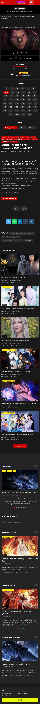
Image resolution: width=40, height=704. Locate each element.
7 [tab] (25, 507)
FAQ (31, 27)
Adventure (10, 137)
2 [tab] (16, 507)
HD (7, 287)
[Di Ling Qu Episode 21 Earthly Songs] (20, 264)
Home (3, 16)
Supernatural (14, 141)
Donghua (27, 137)
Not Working (6, 27)
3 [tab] (18, 507)
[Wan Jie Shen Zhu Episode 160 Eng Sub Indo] (20, 359)
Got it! (20, 700)
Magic (15, 139)
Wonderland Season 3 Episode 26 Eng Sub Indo (17, 435)
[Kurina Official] (20, 2)
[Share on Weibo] (31, 221)
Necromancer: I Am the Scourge (16, 664)
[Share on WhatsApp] (14, 221)
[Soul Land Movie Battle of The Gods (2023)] (20, 599)
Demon (21, 137)
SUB (11, 287)
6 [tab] (23, 507)
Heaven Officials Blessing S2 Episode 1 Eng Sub (20, 560)
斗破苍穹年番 (27, 241)
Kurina (5, 151)
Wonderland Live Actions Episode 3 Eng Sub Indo (17, 309)
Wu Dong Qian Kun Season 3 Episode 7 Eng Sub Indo (19, 403)
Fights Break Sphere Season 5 (11, 241)
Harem (3, 139)
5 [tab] (21, 507)
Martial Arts (21, 139)
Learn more (6, 695)
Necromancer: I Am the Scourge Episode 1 (20, 492)
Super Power (5, 141)
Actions (10, 16)
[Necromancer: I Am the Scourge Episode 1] (20, 480)
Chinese (17, 137)
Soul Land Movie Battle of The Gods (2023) (17, 612)
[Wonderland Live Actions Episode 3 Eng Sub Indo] (20, 296)
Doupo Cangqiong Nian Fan (11, 237)
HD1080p (9, 350)
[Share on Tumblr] (25, 221)
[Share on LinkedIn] (20, 221)
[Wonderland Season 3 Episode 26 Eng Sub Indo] (20, 421)
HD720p (9, 413)
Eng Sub (33, 137)
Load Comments (20, 446)
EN (3, 318)
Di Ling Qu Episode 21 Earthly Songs (13, 277)
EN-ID (3, 287)
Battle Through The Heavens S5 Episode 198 (20, 11)
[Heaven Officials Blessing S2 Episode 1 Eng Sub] (20, 546)
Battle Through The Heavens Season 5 (22, 233)
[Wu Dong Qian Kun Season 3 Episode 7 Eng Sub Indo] (20, 390)
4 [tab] (21, 576)
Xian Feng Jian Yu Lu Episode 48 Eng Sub (15, 340)
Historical (9, 139)
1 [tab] (14, 507)
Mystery (29, 139)
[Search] (37, 2)
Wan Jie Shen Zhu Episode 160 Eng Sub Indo (16, 372)
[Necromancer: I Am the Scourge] (20, 651)
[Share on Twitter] (8, 221)
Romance (34, 139)
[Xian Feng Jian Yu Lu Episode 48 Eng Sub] (20, 327)
